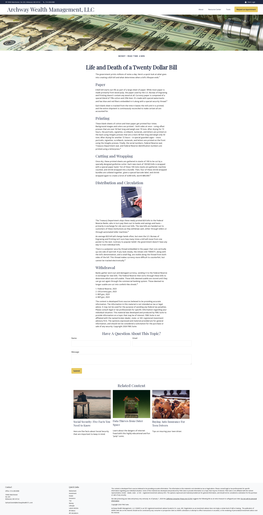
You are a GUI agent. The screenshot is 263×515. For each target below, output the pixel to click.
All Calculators (73, 513)
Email (135, 338)
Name (74, 338)
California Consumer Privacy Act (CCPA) (179, 499)
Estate (71, 496)
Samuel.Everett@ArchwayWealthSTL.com (19, 503)
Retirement (72, 491)
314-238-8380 (50, 2)
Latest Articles (73, 508)
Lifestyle (71, 506)
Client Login (251, 2)
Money (71, 503)
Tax (70, 501)
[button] (201, 9)
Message (75, 352)
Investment (72, 493)
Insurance (72, 498)
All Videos (72, 511)
